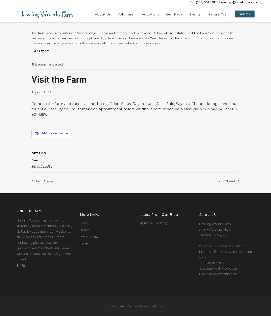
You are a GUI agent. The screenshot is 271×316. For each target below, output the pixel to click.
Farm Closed (44, 181)
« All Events (40, 50)
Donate (84, 230)
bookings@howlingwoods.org (240, 2)
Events (84, 244)
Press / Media (89, 237)
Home (84, 223)
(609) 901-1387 (206, 2)
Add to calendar (52, 133)
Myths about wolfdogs (153, 223)
